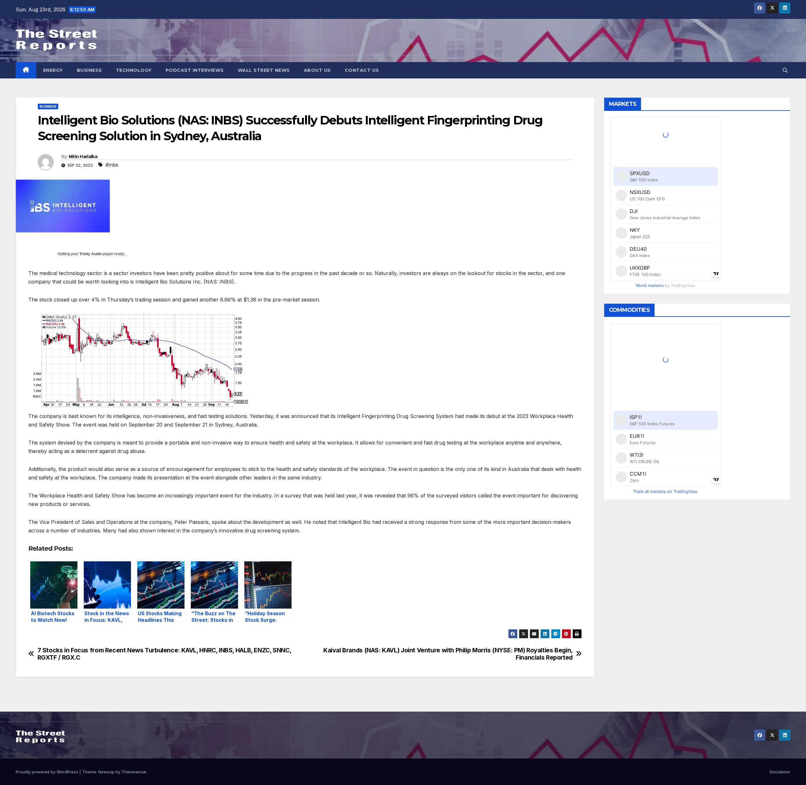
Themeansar (134, 771)
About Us (317, 70)
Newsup (106, 771)
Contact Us (362, 70)
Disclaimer (780, 771)
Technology (134, 70)
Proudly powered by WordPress (47, 771)
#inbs (111, 165)
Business (89, 70)
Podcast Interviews (195, 70)
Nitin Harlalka (83, 156)
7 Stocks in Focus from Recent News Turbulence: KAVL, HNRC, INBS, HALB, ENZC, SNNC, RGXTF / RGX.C (164, 654)
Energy (53, 70)
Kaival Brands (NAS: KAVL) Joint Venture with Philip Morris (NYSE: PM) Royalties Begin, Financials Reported (448, 654)
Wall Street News (264, 70)
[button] (785, 70)
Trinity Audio (90, 254)
